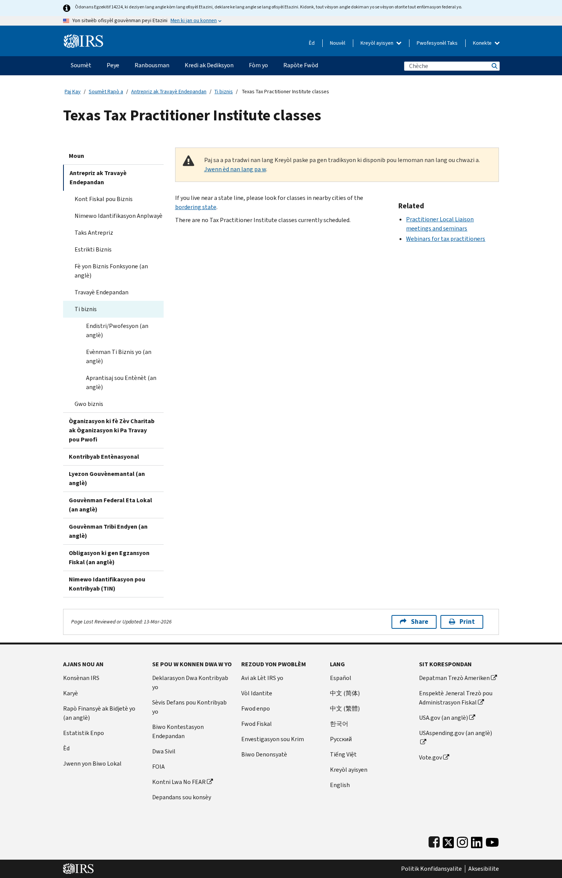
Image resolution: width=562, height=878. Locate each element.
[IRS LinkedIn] (476, 840)
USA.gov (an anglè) (443, 718)
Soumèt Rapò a (106, 91)
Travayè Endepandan (101, 292)
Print (467, 621)
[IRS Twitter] (448, 840)
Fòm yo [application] (258, 65)
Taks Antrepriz (94, 233)
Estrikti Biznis (93, 249)
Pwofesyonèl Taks (437, 43)
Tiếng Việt (343, 754)
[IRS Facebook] (434, 840)
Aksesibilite (483, 869)
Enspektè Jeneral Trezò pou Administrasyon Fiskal (455, 697)
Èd (312, 43)
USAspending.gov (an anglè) (455, 733)
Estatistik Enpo (83, 733)
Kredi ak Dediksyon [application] (209, 65)
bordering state (195, 207)
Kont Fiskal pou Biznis (104, 199)
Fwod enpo (255, 708)
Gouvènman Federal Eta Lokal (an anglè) (110, 504)
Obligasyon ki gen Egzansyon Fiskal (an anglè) (109, 557)
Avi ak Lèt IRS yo (262, 678)
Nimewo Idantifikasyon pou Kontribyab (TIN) (107, 583)
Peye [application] (113, 65)
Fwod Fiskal (256, 724)
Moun (76, 156)
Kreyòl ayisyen (378, 43)
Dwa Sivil (163, 751)
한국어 (339, 724)
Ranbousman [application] (152, 65)
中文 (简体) (345, 693)
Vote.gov (430, 757)
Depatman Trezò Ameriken (454, 678)
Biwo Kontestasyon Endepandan (178, 731)
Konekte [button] (483, 43)
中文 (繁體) (345, 708)
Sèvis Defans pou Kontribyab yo (189, 707)
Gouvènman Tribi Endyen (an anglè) (108, 531)
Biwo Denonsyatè (264, 754)
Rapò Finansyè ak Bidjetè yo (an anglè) (99, 713)
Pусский (341, 739)
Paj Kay (73, 91)
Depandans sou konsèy (181, 797)
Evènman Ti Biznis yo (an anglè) (118, 356)
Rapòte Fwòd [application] (300, 65)
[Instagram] (462, 840)
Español (340, 678)
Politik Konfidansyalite (431, 869)
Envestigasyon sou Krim (272, 739)
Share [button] (419, 621)
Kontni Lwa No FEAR (179, 782)
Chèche (494, 66)
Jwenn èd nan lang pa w (235, 169)
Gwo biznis (89, 404)
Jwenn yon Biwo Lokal (92, 764)
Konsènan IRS (81, 678)
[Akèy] (83, 38)
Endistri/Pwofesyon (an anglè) (117, 330)
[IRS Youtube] (492, 840)
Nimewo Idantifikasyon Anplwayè (118, 216)
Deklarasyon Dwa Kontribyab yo (190, 682)
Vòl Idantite (256, 693)
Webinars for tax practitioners (445, 239)
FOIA (158, 767)
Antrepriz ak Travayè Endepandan (168, 91)
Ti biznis (223, 91)
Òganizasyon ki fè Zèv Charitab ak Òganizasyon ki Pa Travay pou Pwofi (111, 430)
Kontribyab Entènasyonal (104, 457)
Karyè (70, 693)
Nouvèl (337, 43)
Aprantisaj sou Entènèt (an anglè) (121, 382)
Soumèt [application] (81, 65)
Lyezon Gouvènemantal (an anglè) (107, 478)
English (340, 785)
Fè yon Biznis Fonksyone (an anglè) (111, 270)
